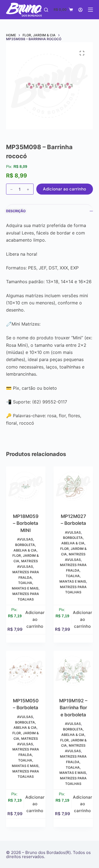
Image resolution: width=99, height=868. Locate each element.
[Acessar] (80, 10)
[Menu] (90, 9)
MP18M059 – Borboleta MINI (25, 523)
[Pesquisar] (46, 10)
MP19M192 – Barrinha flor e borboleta (73, 707)
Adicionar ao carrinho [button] (35, 619)
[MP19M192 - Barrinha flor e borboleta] (73, 670)
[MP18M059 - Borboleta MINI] (25, 486)
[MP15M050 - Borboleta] (25, 670)
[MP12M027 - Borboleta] (73, 486)
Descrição (16, 211)
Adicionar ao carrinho (64, 189)
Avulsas (25, 539)
